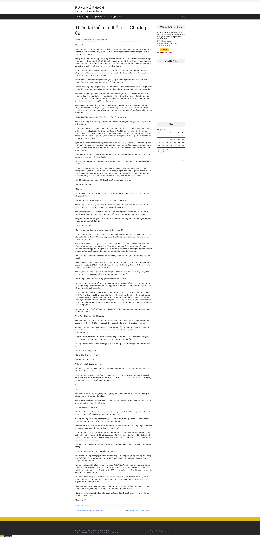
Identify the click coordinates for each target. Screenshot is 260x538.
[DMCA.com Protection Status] (6, 537)
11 (175, 139)
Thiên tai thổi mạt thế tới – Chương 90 (137, 510)
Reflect (98, 532)
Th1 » (165, 152)
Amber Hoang (103, 39)
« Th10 (159, 152)
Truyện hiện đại (82, 16)
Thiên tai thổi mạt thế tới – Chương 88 (89, 510)
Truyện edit (85, 506)
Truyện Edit (153, 531)
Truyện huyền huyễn (99, 16)
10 (171, 139)
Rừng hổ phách (89, 7)
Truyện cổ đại (116, 16)
